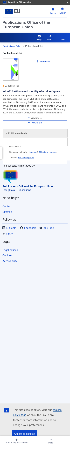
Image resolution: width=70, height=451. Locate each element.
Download (44, 61)
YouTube (48, 228)
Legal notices (10, 250)
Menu (63, 39)
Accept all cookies (24, 433)
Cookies (7, 255)
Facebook (30, 228)
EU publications (11, 86)
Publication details (17, 133)
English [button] (62, 13)
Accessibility (9, 261)
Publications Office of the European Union (26, 24)
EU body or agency (47, 152)
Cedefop (32, 152)
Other (9, 234)
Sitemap (7, 211)
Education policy (26, 157)
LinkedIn (11, 228)
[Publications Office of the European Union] (14, 11)
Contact (6, 206)
